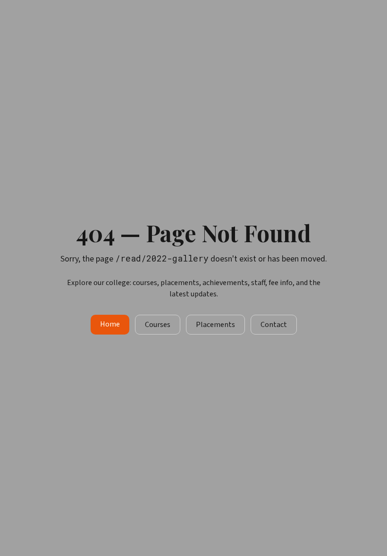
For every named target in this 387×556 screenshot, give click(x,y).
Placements (215, 324)
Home (110, 324)
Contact (274, 324)
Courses (157, 324)
